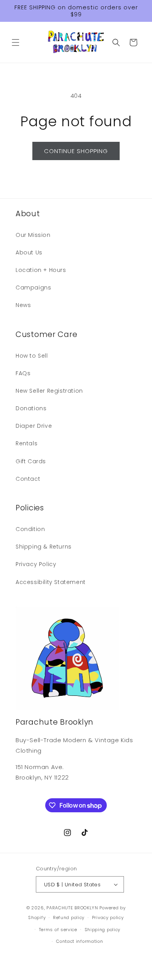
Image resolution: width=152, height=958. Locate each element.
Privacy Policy (36, 564)
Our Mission (33, 235)
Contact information (79, 941)
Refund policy (69, 917)
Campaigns (33, 287)
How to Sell (32, 356)
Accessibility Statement (51, 582)
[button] (15, 42)
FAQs (23, 373)
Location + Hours (41, 270)
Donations (31, 408)
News (23, 305)
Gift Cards (31, 461)
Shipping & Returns (44, 546)
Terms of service (58, 929)
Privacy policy (108, 917)
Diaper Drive (34, 426)
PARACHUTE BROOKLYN (72, 908)
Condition (30, 529)
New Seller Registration (49, 391)
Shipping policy (103, 929)
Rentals (26, 443)
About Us (29, 252)
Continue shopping (76, 151)
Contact (28, 479)
